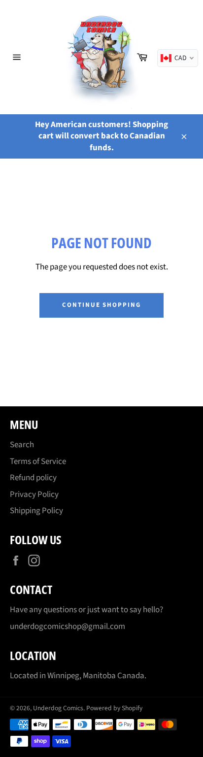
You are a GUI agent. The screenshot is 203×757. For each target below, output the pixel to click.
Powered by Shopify (114, 708)
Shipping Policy (36, 511)
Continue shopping (101, 304)
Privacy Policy (34, 494)
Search (22, 445)
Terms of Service (38, 461)
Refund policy (33, 478)
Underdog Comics (58, 708)
